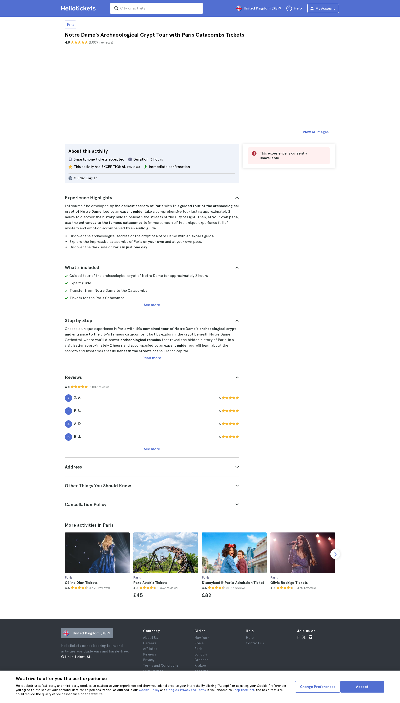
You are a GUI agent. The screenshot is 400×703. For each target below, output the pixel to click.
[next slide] (335, 554)
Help (250, 638)
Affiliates (150, 649)
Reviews (149, 654)
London (200, 654)
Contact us (255, 643)
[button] (152, 197)
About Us (150, 638)
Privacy (148, 660)
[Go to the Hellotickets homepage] (79, 8)
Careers (149, 643)
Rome (199, 643)
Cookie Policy (149, 690)
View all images (316, 132)
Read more (152, 358)
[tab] (152, 197)
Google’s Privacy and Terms (186, 690)
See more (152, 305)
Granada (201, 660)
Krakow (200, 665)
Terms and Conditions (160, 665)
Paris (70, 24)
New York (201, 638)
